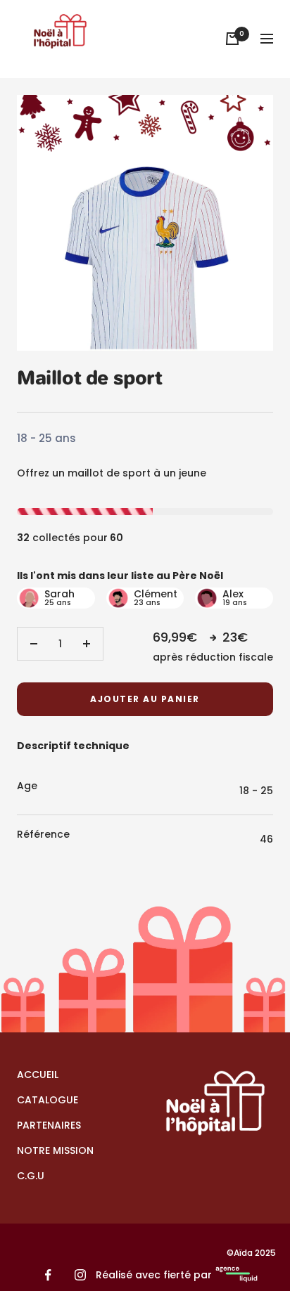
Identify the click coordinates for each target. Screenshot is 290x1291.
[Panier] (232, 38)
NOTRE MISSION (55, 1150)
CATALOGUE (47, 1100)
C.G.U (30, 1176)
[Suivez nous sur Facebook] (48, 1275)
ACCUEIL (37, 1075)
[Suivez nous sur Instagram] (80, 1275)
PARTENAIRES (49, 1125)
